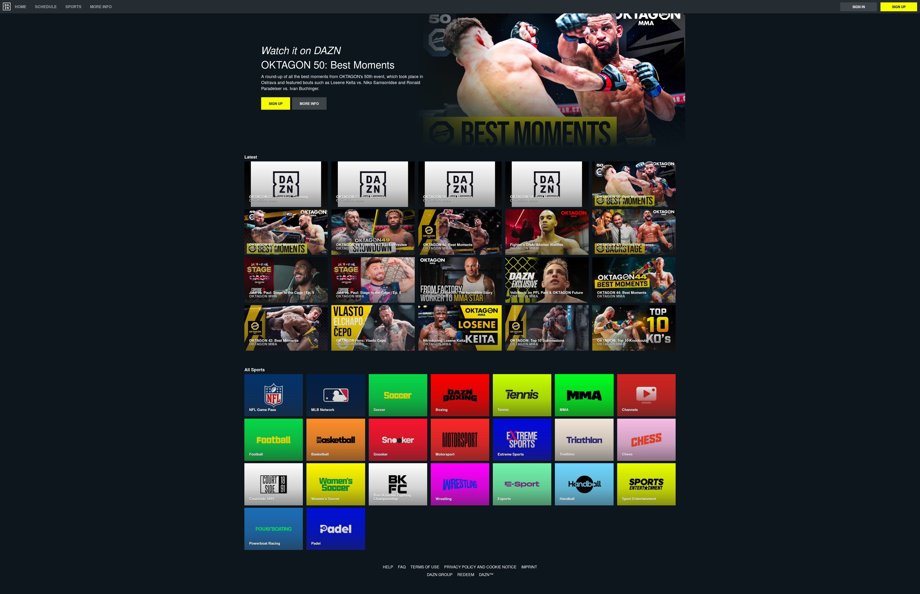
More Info (101, 7)
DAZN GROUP (440, 574)
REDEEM (465, 574)
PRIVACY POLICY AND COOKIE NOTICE (480, 567)
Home (20, 7)
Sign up (899, 6)
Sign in (858, 6)
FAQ (402, 567)
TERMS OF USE (424, 567)
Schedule (46, 7)
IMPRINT (529, 567)
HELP (388, 567)
